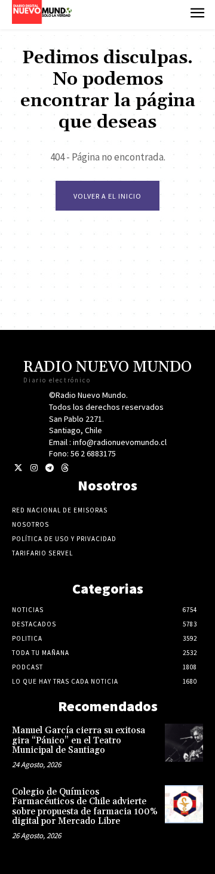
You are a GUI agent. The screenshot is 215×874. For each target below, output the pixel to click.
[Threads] (65, 468)
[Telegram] (49, 468)
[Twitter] (18, 468)
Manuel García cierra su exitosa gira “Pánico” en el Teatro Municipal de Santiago (78, 740)
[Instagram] (33, 468)
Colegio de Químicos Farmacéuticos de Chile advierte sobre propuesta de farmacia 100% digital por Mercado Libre (85, 806)
